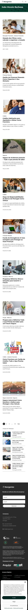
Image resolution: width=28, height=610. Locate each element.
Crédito (4, 116)
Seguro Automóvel (7, 398)
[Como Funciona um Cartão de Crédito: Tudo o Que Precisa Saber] (14, 348)
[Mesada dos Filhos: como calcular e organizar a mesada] (14, 26)
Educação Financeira (8, 35)
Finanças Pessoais (7, 75)
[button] (25, 582)
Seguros (5, 155)
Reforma (10, 276)
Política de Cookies (8, 608)
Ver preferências (14, 605)
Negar (14, 601)
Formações (17, 577)
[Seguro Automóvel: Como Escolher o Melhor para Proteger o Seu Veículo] (14, 389)
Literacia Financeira (18, 35)
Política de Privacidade (18, 608)
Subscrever (14, 506)
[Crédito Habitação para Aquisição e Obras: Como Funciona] (14, 107)
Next (19, 424)
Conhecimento (6, 578)
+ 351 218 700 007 (8, 524)
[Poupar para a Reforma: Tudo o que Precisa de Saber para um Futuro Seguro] (14, 308)
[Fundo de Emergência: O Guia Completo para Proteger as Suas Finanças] (14, 226)
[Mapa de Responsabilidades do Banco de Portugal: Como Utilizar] (14, 185)
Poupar (4, 317)
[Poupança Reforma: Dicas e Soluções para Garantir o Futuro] (14, 267)
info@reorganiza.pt (8, 529)
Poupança (5, 276)
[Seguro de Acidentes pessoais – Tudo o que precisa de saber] (14, 146)
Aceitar (14, 597)
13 (15, 424)
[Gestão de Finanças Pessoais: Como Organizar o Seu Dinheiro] (14, 66)
